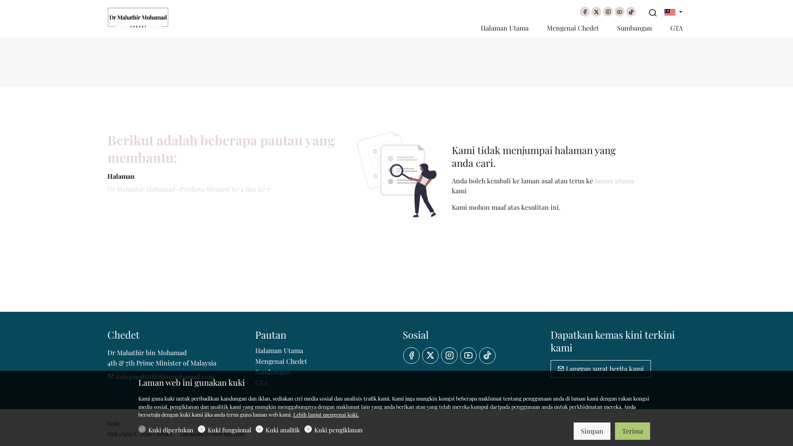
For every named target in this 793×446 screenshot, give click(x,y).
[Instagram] (608, 12)
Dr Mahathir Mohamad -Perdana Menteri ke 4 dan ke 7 (188, 189)
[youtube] (619, 12)
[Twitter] (596, 12)
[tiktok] (631, 12)
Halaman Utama (279, 350)
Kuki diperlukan (170, 430)
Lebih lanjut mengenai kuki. (326, 414)
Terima (632, 431)
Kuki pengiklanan (338, 430)
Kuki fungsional (229, 430)
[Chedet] (142, 17)
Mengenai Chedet (281, 361)
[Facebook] (585, 12)
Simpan (592, 431)
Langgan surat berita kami (604, 368)
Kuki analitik (283, 430)
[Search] (652, 13)
